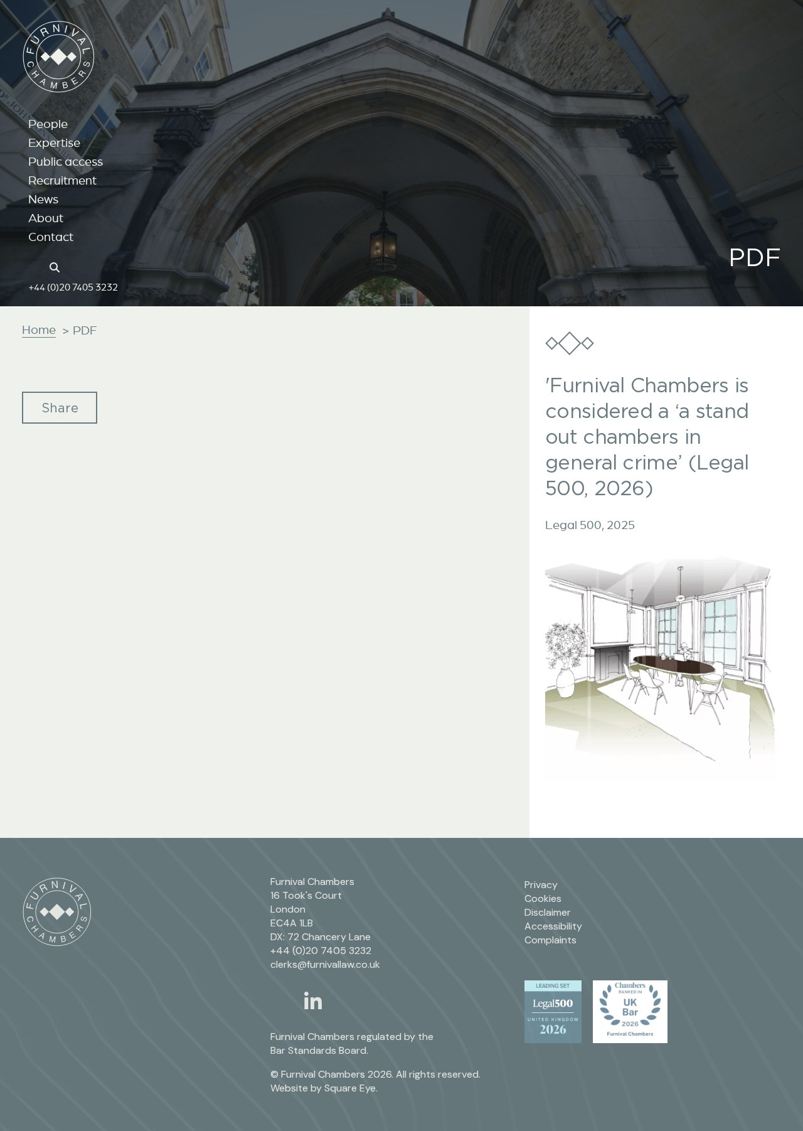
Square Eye (350, 1088)
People (48, 123)
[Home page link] (34, 266)
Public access (65, 161)
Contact (50, 236)
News (43, 199)
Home (39, 329)
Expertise (54, 142)
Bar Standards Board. (319, 1050)
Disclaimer (547, 912)
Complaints (550, 939)
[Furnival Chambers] (58, 57)
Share (59, 407)
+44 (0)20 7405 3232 (73, 287)
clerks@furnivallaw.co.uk (325, 964)
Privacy (541, 884)
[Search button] (56, 266)
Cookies (542, 898)
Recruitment (62, 180)
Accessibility (553, 926)
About (45, 218)
